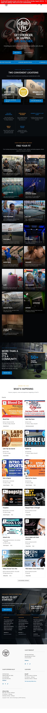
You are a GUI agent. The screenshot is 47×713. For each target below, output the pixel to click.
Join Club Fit (7, 609)
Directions (27, 660)
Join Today (17, 52)
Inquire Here (7, 372)
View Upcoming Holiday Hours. (30, 681)
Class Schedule (28, 52)
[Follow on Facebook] (28, 664)
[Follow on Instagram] (25, 664)
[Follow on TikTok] (30, 664)
